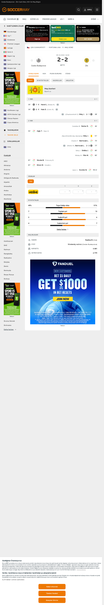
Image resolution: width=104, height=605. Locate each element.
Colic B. (50, 109)
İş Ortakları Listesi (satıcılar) (13, 580)
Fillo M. (85, 155)
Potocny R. (49, 160)
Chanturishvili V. (72, 114)
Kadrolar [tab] (57, 80)
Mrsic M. (40, 165)
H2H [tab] (44, 74)
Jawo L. (75, 170)
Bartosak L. (83, 141)
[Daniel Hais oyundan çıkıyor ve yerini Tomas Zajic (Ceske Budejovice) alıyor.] (34, 131)
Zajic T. (39, 131)
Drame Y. (74, 141)
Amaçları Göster (52, 600)
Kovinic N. (83, 170)
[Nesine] (33, 192)
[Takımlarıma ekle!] (32, 60)
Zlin (86, 66)
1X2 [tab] (30, 181)
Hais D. (46, 131)
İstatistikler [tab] (42, 80)
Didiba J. (85, 150)
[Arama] (78, 9)
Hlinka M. (78, 155)
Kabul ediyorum (52, 587)
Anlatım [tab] (69, 80)
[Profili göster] (38, 60)
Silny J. (78, 150)
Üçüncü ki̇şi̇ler (81, 570)
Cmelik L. (48, 165)
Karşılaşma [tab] (33, 74)
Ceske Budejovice (38, 66)
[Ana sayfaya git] (20, 10)
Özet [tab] (30, 80)
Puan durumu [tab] (56, 74)
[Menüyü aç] (97, 9)
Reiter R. (84, 126)
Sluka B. (51, 105)
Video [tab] (67, 74)
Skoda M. (40, 160)
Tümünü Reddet (52, 593)
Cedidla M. (76, 126)
